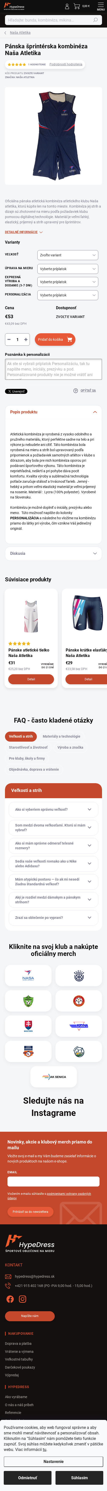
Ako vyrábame (16, 1397)
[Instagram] (21, 1298)
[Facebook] (9, 1298)
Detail (31, 679)
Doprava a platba (18, 1344)
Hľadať (95, 20)
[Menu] (101, 6)
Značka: (20, 77)
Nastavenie (54, 1461)
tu (44, 1449)
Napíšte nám (30, 1316)
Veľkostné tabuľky (19, 1359)
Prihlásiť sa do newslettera (30, 1212)
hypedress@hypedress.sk (34, 1276)
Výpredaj (12, 1375)
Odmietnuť (27, 1477)
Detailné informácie (21, 232)
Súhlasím (79, 1477)
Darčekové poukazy (20, 1367)
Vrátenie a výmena (19, 1352)
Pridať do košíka (50, 340)
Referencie (13, 1413)
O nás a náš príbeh (19, 1405)
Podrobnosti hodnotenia (66, 64)
